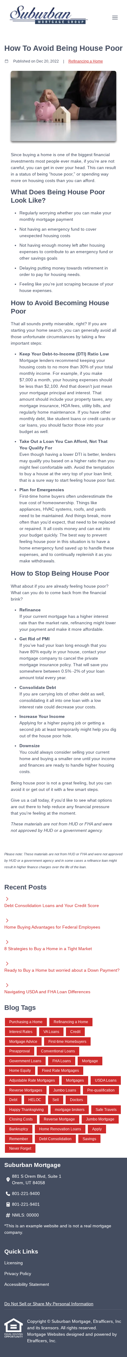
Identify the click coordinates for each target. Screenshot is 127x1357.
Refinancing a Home (85, 61)
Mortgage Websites (46, 1334)
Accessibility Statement (26, 1284)
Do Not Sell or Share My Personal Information (48, 1303)
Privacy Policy (17, 1273)
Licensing (13, 1262)
